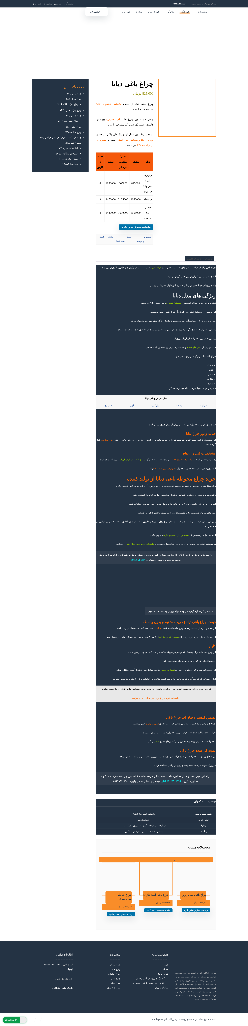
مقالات (164, 969)
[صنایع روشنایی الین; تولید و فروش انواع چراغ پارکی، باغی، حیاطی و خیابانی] (236, 13)
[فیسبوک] (55, 998)
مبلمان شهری (113, 987)
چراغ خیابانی (114, 974)
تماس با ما (163, 974)
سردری (108, 405)
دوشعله (179, 405)
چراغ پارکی (115, 964)
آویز (132, 405)
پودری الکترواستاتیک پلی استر (131, 459)
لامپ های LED (194, 347)
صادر (157, 741)
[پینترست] (50, 998)
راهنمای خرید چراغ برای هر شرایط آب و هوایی (155, 698)
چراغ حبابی (115, 983)
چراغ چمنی (115, 969)
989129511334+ (52, 964)
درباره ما (164, 964)
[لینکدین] (51, 998)
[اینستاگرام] (53, 998)
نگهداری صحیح (168, 670)
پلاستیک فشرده (173, 303)
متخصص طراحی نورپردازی (176, 535)
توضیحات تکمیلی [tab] (194, 259)
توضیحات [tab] (208, 259)
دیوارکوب (155, 405)
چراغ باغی (157, 267)
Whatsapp (11, 1020)
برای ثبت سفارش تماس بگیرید (136, 227)
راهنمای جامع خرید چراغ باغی (139, 544)
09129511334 (138, 559)
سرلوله (203, 405)
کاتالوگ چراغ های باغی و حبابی (150, 978)
